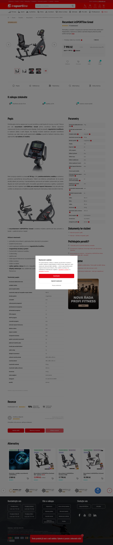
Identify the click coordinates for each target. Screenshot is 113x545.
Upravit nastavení (56, 281)
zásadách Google (44, 271)
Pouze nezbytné (56, 285)
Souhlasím (56, 276)
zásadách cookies (64, 269)
